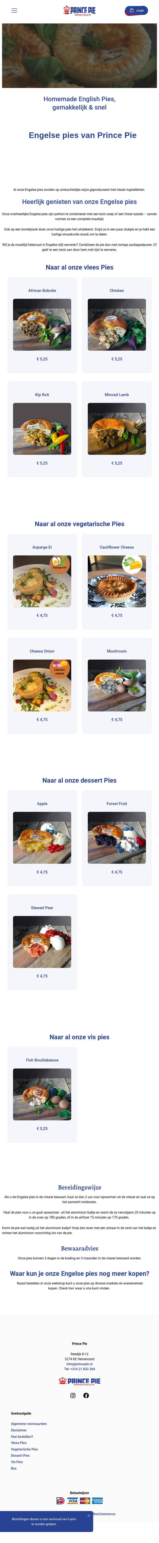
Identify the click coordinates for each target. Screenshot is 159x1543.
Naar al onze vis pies (79, 1037)
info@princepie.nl (79, 1364)
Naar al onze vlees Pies (79, 267)
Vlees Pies (18, 1443)
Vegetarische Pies (24, 1449)
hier (71, 1288)
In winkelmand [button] (42, 325)
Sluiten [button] (88, 1515)
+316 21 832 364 (82, 1369)
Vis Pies (17, 1462)
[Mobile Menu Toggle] (14, 10)
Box (14, 1468)
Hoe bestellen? (22, 1437)
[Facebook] (86, 1395)
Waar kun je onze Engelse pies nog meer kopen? (79, 1273)
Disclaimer (19, 1430)
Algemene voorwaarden (29, 1424)
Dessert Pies (20, 1456)
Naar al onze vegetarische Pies (79, 524)
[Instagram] (73, 1395)
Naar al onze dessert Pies (79, 780)
